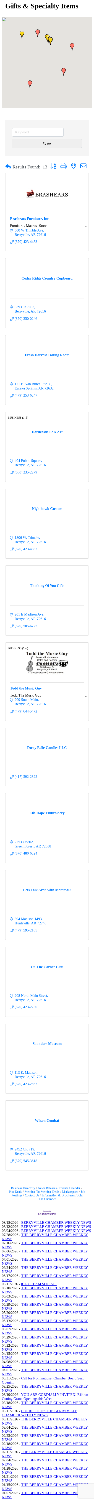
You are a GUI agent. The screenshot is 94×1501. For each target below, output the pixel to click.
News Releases (47, 1188)
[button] (22, 35)
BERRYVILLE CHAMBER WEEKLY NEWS (56, 1222)
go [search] (49, 143)
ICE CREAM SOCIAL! (39, 1284)
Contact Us (32, 1195)
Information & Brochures (58, 1195)
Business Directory (23, 1188)
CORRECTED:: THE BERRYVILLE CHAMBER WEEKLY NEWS (39, 1413)
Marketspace (70, 1191)
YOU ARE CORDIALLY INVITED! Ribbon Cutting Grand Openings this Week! (45, 1397)
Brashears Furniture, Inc (29, 219)
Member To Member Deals (42, 1191)
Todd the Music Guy (26, 688)
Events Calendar (69, 1188)
